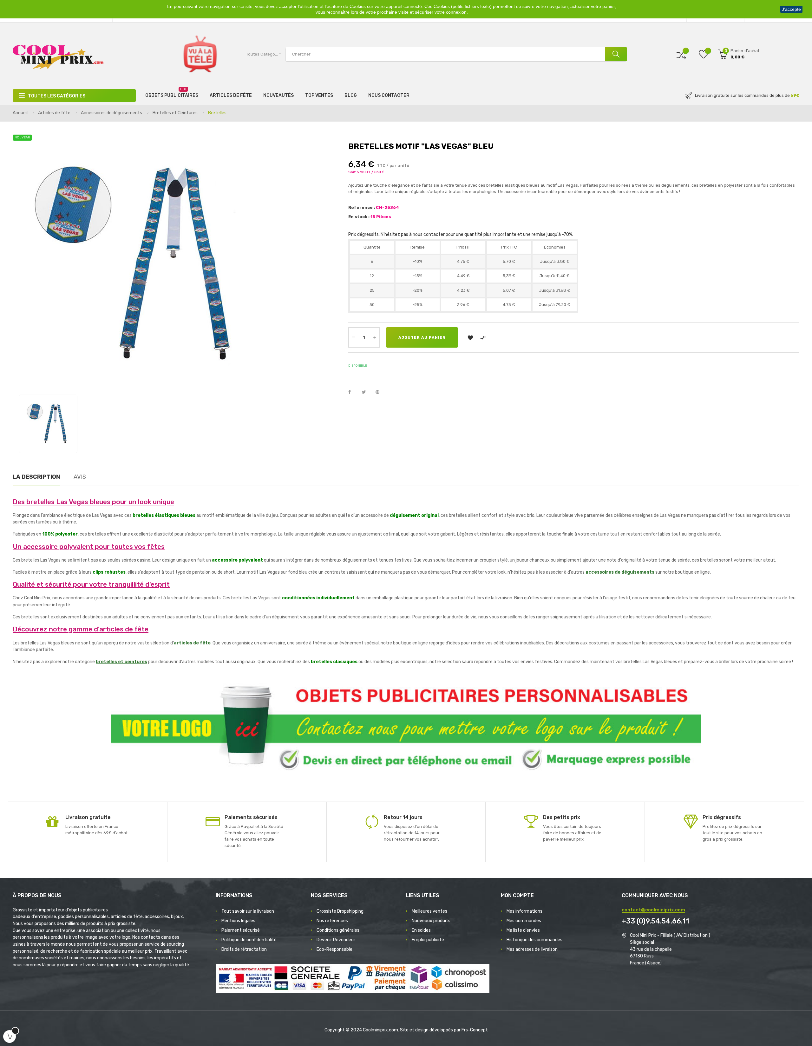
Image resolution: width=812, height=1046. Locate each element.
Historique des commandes (534, 940)
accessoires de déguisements (620, 572)
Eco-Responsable (334, 949)
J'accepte (791, 9)
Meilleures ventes (429, 911)
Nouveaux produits (431, 920)
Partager (353, 392)
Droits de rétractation (244, 949)
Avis (80, 476)
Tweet (366, 392)
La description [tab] (36, 476)
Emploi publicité (428, 940)
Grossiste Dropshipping (340, 911)
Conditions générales (338, 930)
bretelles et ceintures (121, 661)
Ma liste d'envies (523, 930)
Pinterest (380, 392)
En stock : (359, 216)
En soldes (421, 930)
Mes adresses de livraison (532, 949)
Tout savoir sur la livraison (247, 911)
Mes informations (524, 911)
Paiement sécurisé (240, 930)
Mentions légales (238, 920)
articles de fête (192, 643)
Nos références (332, 920)
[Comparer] (681, 54)
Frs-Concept (475, 1030)
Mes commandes (524, 920)
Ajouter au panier (422, 337)
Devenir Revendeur (336, 940)
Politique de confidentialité (249, 940)
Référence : (361, 207)
